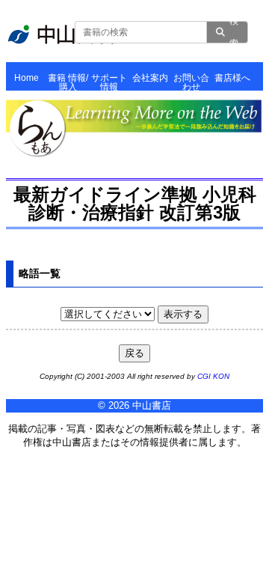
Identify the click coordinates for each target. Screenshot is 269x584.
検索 (233, 32)
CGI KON (213, 376)
